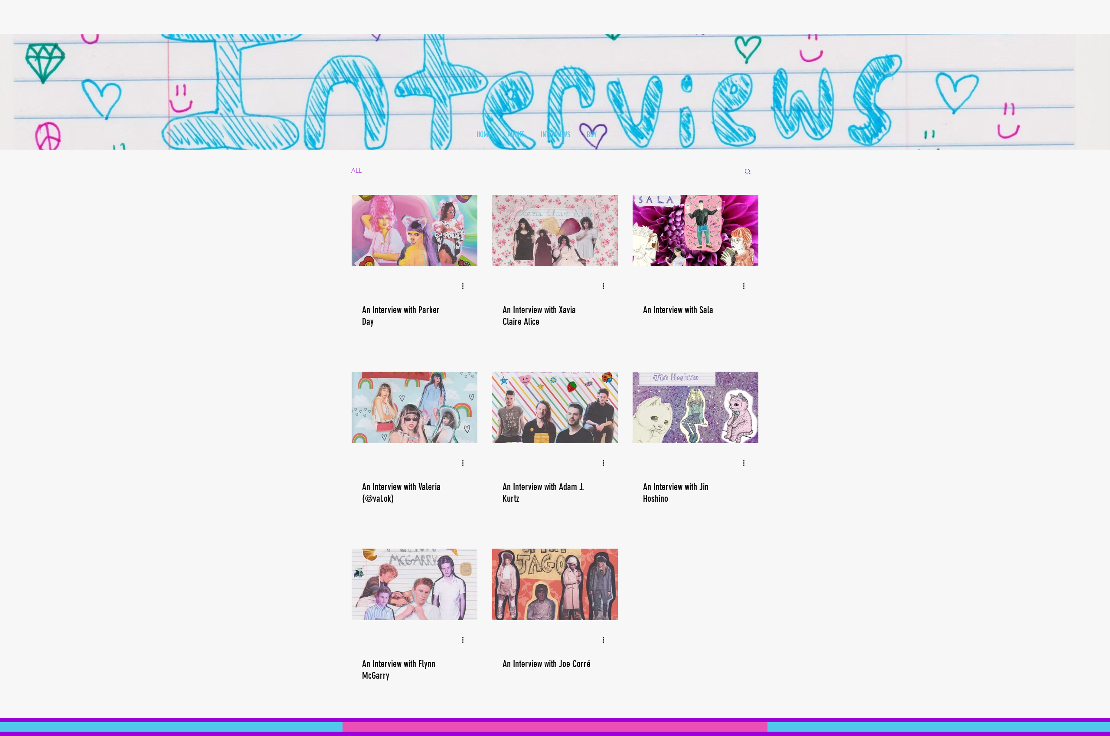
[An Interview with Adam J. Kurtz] (555, 407)
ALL (356, 170)
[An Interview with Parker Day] (414, 230)
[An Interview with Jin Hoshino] (695, 407)
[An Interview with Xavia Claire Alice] (555, 230)
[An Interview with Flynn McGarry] (414, 584)
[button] (748, 172)
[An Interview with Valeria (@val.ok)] (414, 407)
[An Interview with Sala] (695, 230)
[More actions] (465, 286)
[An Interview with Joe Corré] (555, 584)
